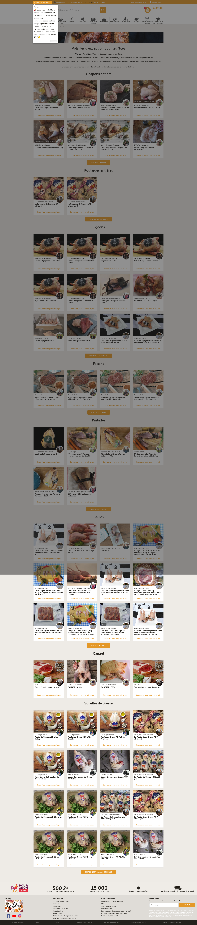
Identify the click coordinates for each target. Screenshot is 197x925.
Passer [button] (36, 7)
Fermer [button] (54, 41)
